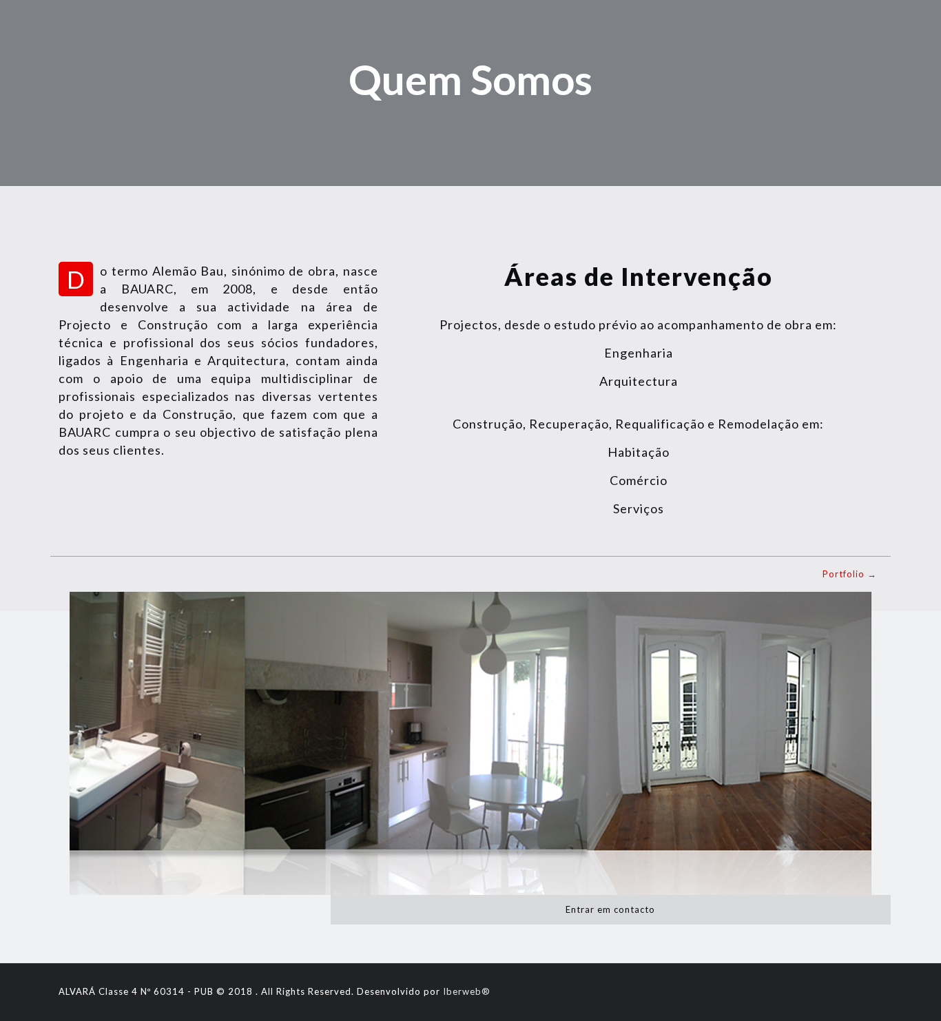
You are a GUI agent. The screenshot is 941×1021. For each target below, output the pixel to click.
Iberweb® (466, 991)
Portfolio (844, 573)
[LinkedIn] (861, 990)
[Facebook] (787, 990)
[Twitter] (824, 990)
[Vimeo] (843, 990)
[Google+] (805, 990)
